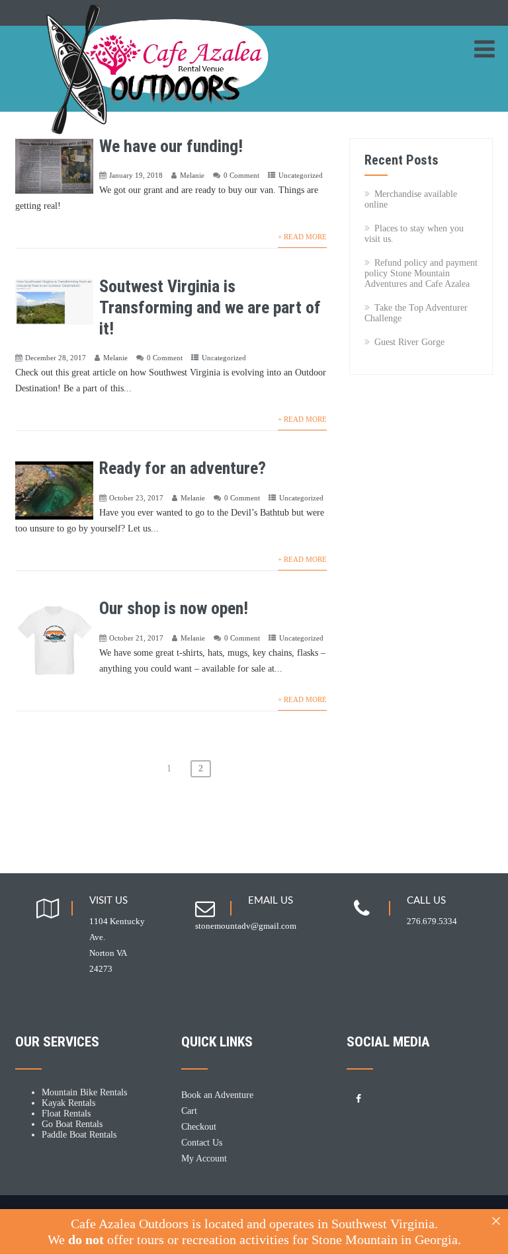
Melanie (192, 175)
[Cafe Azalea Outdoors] (174, 31)
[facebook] (358, 1099)
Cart (189, 1111)
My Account (204, 1158)
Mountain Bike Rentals (84, 1092)
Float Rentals (66, 1113)
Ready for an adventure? (182, 468)
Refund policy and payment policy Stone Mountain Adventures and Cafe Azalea (421, 273)
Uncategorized (300, 175)
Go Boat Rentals (72, 1124)
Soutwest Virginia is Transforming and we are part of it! (210, 307)
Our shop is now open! (173, 608)
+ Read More (302, 237)
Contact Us (201, 1143)
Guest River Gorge (409, 342)
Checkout (198, 1127)
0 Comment (241, 175)
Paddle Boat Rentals (79, 1135)
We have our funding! (171, 146)
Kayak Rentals (68, 1103)
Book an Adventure (217, 1095)
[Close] (496, 1221)
